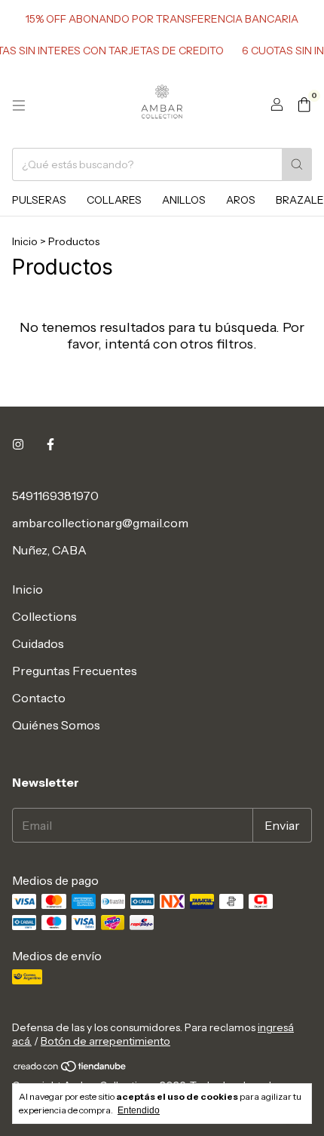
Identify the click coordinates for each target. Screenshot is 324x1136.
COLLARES (114, 200)
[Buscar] (297, 164)
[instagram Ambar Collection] (18, 444)
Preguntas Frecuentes (74, 670)
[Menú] (19, 105)
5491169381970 (55, 495)
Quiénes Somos (56, 724)
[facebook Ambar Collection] (50, 444)
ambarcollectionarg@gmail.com (100, 522)
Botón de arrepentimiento (105, 1041)
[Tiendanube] (70, 1069)
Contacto (39, 697)
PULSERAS (39, 200)
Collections (44, 616)
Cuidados (38, 643)
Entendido (139, 1110)
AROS (240, 200)
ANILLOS (184, 200)
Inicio (25, 241)
